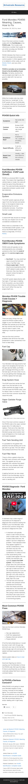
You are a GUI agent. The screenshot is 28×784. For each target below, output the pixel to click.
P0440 (4, 65)
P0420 (4, 63)
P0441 (9, 63)
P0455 (4, 233)
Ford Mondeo (8, 713)
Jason (5, 729)
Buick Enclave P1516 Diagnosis (14, 720)
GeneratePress (14, 781)
